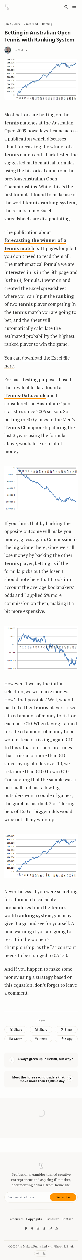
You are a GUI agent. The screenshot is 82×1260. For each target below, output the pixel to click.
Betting (47, 23)
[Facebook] (26, 1228)
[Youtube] (50, 1228)
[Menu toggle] (74, 7)
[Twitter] (32, 1228)
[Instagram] (38, 1228)
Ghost (58, 1246)
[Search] (66, 7)
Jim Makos (25, 1246)
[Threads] (44, 1228)
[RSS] (56, 1228)
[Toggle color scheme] (41, 1253)
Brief (69, 1246)
